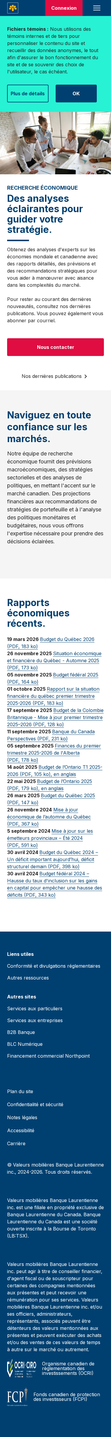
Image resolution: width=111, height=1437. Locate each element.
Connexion (64, 8)
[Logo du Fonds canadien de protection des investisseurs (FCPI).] (17, 1396)
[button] (97, 8)
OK (76, 93)
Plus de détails (28, 93)
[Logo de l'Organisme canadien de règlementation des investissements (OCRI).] (21, 1368)
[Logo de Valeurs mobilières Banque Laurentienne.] (12, 8)
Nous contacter (55, 347)
